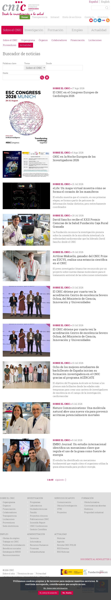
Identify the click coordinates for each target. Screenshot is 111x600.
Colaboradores (59, 40)
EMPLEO (4, 534)
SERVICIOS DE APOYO (64, 498)
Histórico (88, 509)
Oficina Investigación (67, 505)
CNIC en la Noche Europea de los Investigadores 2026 (74, 158)
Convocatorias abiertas (95, 505)
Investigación (34, 30)
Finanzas (34, 548)
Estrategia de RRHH (12, 552)
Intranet (55, 17)
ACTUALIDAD (60, 534)
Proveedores (9, 45)
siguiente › (60, 480)
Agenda (60, 541)
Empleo (77, 30)
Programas (35, 502)
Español (93, 1)
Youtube (91, 20)
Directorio (103, 17)
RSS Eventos (63, 548)
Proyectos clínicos (39, 516)
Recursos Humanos (39, 545)
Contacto (89, 17)
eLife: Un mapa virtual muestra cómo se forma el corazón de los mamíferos (79, 189)
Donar (24, 17)
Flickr (103, 20)
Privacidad (41, 573)
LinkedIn (99, 20)
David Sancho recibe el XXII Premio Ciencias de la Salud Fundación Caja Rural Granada (80, 223)
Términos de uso (25, 573)
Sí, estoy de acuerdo (48, 593)
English (105, 1)
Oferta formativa (91, 502)
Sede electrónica (10, 526)
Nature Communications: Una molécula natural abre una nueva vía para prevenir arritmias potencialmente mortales (80, 411)
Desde (49, 63)
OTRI (59, 509)
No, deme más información (55, 588)
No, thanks (67, 593)
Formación (55, 30)
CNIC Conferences (39, 526)
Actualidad (99, 30)
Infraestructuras (37, 552)
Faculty (33, 512)
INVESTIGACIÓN (35, 498)
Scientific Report (37, 522)
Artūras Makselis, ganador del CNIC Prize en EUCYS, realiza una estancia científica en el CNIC (80, 259)
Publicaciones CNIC (39, 519)
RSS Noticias (63, 552)
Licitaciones (95, 40)
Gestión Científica (38, 529)
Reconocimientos (11, 555)
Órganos (43, 40)
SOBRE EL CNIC (7, 498)
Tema (27, 63)
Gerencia (34, 538)
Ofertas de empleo (11, 538)
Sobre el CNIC (12, 30)
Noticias (61, 538)
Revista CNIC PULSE (66, 545)
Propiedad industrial (94, 512)
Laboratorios (36, 505)
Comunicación (64, 502)
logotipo (40, 2)
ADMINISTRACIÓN (36, 534)
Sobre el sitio (9, 573)
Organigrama (28, 40)
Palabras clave (9, 63)
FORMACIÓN (87, 498)
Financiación (78, 40)
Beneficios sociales (12, 548)
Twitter (95, 20)
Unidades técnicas (38, 509)
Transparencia (39, 17)
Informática (35, 541)
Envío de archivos (72, 17)
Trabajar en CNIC (11, 541)
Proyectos (62, 512)
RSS (108, 20)
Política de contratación (14, 545)
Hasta (5, 73)
